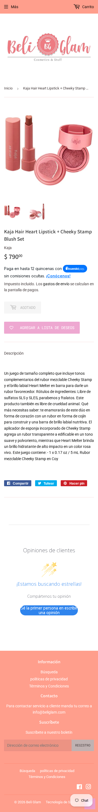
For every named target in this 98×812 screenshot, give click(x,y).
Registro (82, 745)
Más (14, 7)
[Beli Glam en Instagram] (88, 787)
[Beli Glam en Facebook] (79, 787)
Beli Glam (33, 802)
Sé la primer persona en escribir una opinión (49, 610)
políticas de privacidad (49, 679)
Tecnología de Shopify (63, 802)
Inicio (8, 88)
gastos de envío (56, 284)
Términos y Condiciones (49, 686)
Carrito (87, 7)
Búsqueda (49, 672)
